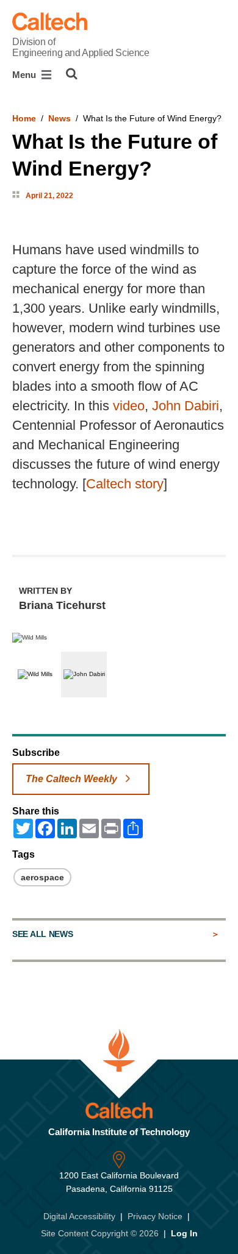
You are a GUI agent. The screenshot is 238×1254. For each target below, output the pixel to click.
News (59, 118)
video (129, 405)
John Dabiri (185, 405)
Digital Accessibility (79, 1216)
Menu (25, 74)
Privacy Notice (155, 1216)
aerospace (42, 877)
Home (24, 118)
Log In (184, 1233)
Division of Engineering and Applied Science (80, 47)
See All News (42, 934)
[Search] (72, 74)
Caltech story (125, 483)
